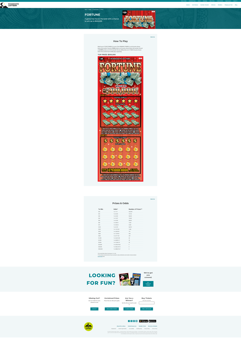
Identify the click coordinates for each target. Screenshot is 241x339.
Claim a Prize (129, 308)
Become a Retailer (152, 326)
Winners (213, 4)
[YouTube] (136, 321)
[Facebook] (129, 321)
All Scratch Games (148, 284)
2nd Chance (195, 4)
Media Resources (132, 326)
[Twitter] (131, 321)
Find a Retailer (146, 308)
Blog (236, 4)
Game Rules (100, 256)
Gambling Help (139, 328)
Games (188, 4)
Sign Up (94, 308)
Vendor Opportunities (122, 328)
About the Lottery (121, 326)
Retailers (220, 4)
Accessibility (131, 328)
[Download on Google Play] (143, 321)
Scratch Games (96, 9)
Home (86, 9)
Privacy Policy (147, 328)
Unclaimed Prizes (112, 308)
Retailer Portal (142, 326)
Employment (113, 328)
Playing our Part (228, 4)
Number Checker (205, 4)
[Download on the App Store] (152, 321)
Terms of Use (154, 328)
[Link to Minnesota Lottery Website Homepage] (9, 5)
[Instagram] (134, 321)
